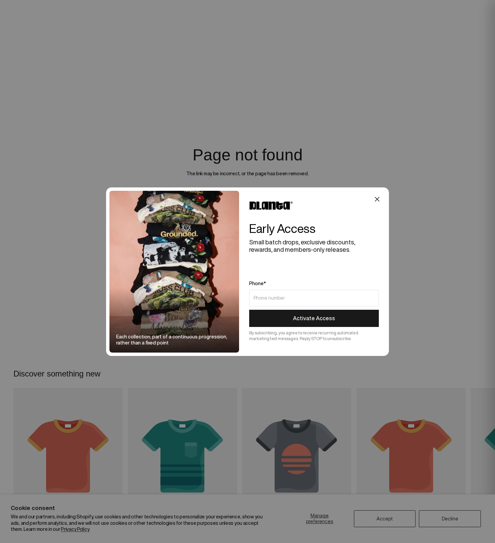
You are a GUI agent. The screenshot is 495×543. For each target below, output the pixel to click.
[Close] (377, 199)
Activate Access (314, 318)
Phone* (257, 283)
